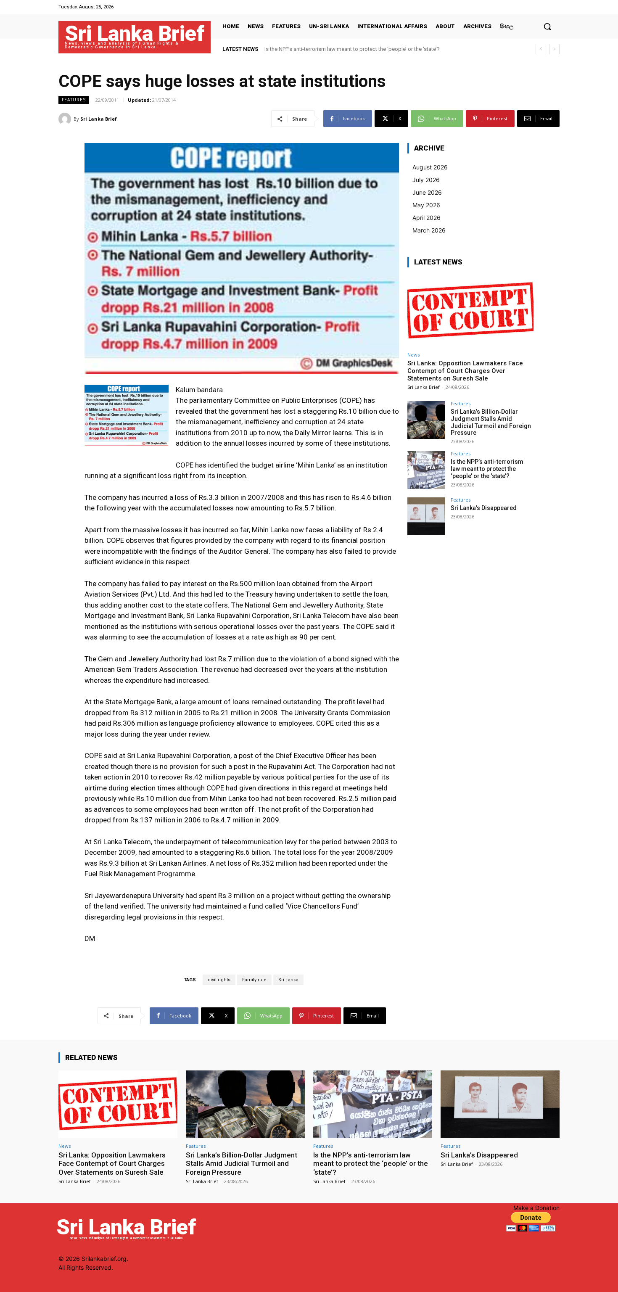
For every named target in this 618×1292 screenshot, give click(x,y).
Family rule (254, 980)
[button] (547, 26)
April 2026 (426, 217)
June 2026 (427, 192)
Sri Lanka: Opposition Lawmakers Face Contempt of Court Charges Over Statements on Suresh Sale (465, 370)
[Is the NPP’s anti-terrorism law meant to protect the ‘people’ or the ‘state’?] (426, 470)
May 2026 (426, 205)
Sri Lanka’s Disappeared (298, 49)
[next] (554, 49)
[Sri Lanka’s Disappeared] (426, 516)
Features (74, 100)
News (413, 354)
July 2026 (426, 179)
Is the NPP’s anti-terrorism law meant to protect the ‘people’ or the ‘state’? (487, 468)
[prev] (541, 49)
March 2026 (429, 230)
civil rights (219, 980)
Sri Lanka (288, 980)
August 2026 (430, 167)
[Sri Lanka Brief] (66, 119)
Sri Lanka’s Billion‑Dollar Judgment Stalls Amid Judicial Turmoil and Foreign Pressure (491, 422)
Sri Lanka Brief (98, 119)
